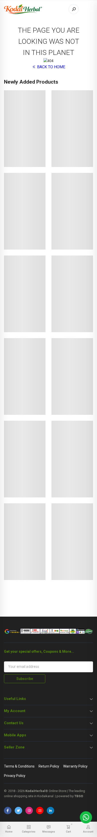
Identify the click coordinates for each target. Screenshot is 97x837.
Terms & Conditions (19, 766)
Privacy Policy (14, 776)
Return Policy (49, 766)
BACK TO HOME (50, 67)
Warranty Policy (75, 766)
